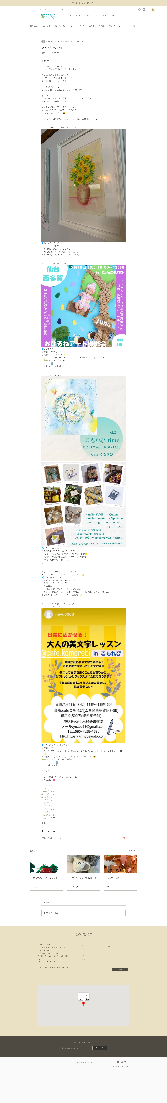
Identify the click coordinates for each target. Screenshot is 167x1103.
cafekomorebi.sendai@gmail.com (54, 968)
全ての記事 (34, 26)
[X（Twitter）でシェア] (48, 831)
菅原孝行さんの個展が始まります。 (46, 880)
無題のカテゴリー (115, 26)
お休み (91, 26)
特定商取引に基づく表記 (121, 1066)
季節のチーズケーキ (77, 26)
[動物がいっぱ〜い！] (120, 864)
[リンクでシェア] (59, 831)
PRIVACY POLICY (123, 1062)
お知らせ (46, 26)
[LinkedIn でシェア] (54, 831)
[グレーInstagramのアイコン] (139, 9)
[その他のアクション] (124, 41)
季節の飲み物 (60, 26)
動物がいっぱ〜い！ (116, 878)
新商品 (101, 26)
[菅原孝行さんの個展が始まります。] (46, 864)
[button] (153, 9)
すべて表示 (133, 850)
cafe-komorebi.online (87, 1062)
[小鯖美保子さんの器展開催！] (83, 864)
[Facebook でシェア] (42, 831)
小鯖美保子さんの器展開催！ (83, 878)
